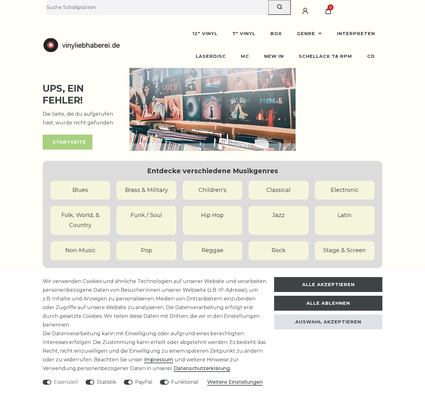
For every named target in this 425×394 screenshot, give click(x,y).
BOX (276, 33)
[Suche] (279, 7)
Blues (80, 190)
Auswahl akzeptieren (328, 322)
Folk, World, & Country (80, 220)
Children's (212, 190)
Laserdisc (211, 56)
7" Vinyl (243, 33)
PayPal (143, 382)
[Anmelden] (306, 11)
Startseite (69, 142)
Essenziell (66, 382)
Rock (279, 250)
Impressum (158, 360)
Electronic (345, 190)
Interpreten (356, 33)
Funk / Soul (146, 215)
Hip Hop (212, 215)
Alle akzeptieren (328, 284)
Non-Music (80, 250)
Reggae (212, 250)
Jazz (278, 215)
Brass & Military (146, 190)
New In (274, 56)
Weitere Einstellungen (235, 382)
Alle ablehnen (328, 303)
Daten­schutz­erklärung (202, 368)
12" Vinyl (204, 33)
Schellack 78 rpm (325, 56)
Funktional (184, 382)
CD (371, 56)
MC (245, 56)
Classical (278, 190)
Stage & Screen (344, 250)
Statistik (106, 382)
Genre (307, 33)
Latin (345, 215)
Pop (146, 250)
